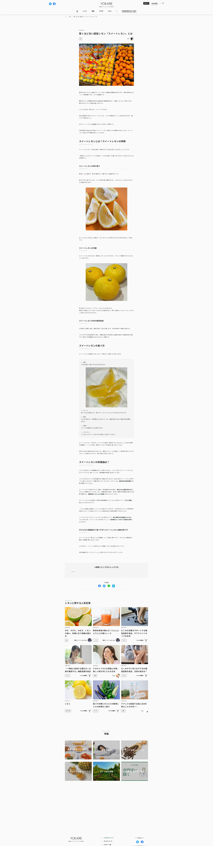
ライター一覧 (107, 844)
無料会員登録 (155, 3)
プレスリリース (108, 841)
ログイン (146, 3)
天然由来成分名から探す (129, 11)
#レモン (73, 571)
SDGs (109, 11)
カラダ (101, 11)
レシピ (85, 11)
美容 (93, 11)
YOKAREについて (109, 838)
